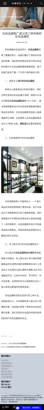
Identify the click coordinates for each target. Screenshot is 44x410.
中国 (10, 402)
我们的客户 (6, 382)
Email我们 (6, 387)
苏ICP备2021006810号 (8, 397)
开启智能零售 (6, 377)
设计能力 (5, 360)
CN (24, 3)
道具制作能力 (6, 363)
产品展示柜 (25, 397)
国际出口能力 (6, 372)
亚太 (16, 402)
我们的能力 (6, 356)
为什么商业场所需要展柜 (18, 343)
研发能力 (5, 369)
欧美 (13, 402)
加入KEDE (5, 384)
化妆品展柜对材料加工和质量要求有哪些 (21, 347)
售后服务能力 (6, 374)
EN (28, 3)
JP (31, 3)
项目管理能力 (6, 366)
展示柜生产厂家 (34, 397)
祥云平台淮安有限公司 (30, 400)
